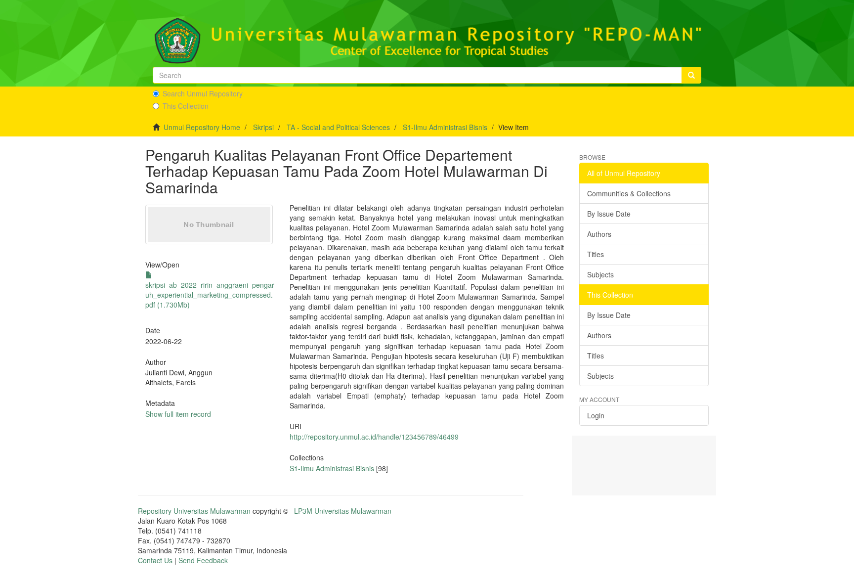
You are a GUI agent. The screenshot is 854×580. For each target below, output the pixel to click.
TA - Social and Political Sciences (338, 127)
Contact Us (155, 560)
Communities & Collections (629, 193)
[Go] (691, 75)
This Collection (186, 106)
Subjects (600, 274)
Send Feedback (203, 560)
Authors (599, 234)
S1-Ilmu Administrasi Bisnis (445, 127)
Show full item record (178, 414)
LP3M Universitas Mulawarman (342, 511)
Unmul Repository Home (202, 127)
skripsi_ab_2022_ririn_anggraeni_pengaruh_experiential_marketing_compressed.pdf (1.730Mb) (209, 295)
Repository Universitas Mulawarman (194, 511)
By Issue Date (609, 214)
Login (595, 415)
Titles (595, 254)
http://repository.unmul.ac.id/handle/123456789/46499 (374, 437)
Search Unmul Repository (203, 93)
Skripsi (263, 127)
